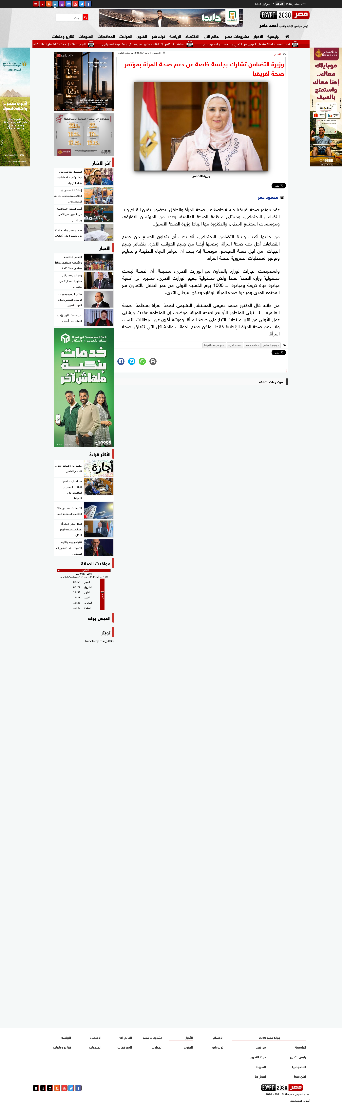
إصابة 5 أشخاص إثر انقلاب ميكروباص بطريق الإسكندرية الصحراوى (177, 44)
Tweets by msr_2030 (99, 640)
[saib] (84, 81)
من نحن (261, 1047)
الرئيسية (273, 35)
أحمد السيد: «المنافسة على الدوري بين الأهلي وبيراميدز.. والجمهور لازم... (279, 44)
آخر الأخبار (101, 162)
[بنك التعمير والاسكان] (84, 387)
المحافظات (106, 35)
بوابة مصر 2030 (269, 1037)
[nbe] (171, 18)
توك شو (158, 35)
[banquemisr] (84, 134)
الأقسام (218, 1037)
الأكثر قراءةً (99, 453)
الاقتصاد (192, 35)
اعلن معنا (300, 1076)
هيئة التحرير (258, 1056)
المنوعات (86, 35)
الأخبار (258, 35)
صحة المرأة (234, 345)
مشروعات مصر (237, 35)
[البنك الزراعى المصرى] (15, 165)
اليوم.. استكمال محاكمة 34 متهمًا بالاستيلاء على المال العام (83, 44)
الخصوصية (299, 1066)
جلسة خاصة (251, 345)
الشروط (261, 1066)
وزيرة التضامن (270, 345)
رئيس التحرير (298, 1056)
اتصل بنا (260, 1076)
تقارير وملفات (63, 35)
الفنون (142, 35)
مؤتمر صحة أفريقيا (213, 345)
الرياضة (175, 35)
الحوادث (125, 35)
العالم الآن (212, 35)
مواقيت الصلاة (95, 563)
